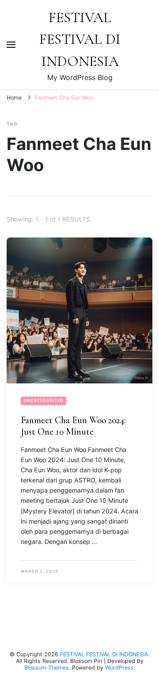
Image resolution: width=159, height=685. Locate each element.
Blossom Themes (46, 667)
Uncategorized (43, 400)
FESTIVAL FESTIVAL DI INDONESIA (80, 39)
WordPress (119, 667)
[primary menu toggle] (11, 45)
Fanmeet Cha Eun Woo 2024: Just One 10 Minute (73, 426)
